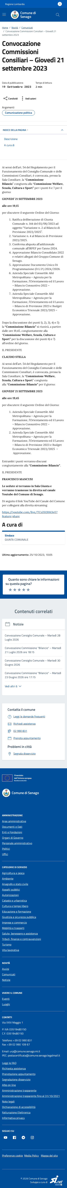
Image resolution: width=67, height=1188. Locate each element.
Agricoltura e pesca (13, 873)
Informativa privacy (13, 1118)
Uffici (5, 854)
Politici (6, 849)
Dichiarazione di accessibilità (18, 1107)
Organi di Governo (12, 838)
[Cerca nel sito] (58, 15)
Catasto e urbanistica (14, 900)
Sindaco (9, 535)
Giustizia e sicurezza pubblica (19, 917)
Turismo (6, 944)
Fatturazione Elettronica (16, 1112)
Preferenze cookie (12, 1155)
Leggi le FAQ (9, 1063)
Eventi (6, 999)
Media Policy (31, 1155)
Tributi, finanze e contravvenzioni (21, 939)
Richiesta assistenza (14, 1068)
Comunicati (8, 974)
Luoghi (6, 1004)
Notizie (6, 980)
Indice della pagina (14, 130)
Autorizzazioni (10, 895)
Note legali (8, 1101)
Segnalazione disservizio (16, 1079)
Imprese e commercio (14, 922)
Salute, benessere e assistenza (20, 933)
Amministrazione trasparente (19, 1090)
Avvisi (5, 969)
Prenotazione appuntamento (18, 1074)
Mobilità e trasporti (13, 928)
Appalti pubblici (11, 889)
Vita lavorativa (10, 950)
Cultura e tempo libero (15, 906)
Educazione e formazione (16, 911)
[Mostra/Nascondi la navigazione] (4, 14)
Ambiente (7, 878)
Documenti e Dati (12, 827)
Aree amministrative (14, 821)
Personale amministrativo (17, 843)
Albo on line (9, 1085)
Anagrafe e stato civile (15, 884)
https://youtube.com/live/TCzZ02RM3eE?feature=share (30, 514)
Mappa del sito (49, 1155)
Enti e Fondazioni (12, 832)
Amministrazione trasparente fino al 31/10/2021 (31, 1096)
